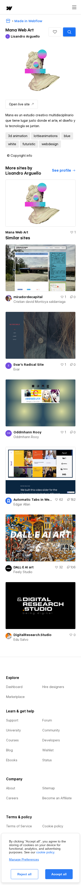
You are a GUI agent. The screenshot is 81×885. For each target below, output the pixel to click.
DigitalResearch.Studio (33, 635)
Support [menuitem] (12, 720)
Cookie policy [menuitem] (52, 826)
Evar (17, 369)
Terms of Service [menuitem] (19, 826)
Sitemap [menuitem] (48, 788)
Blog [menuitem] (9, 750)
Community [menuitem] (51, 730)
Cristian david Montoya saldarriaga (39, 302)
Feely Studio (23, 572)
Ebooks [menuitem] (11, 760)
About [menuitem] (10, 788)
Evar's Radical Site (29, 364)
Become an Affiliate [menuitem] (57, 798)
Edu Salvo (21, 639)
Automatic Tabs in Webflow (33, 499)
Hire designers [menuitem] (53, 687)
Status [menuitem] (47, 760)
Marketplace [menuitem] (15, 697)
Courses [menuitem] (12, 740)
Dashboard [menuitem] (14, 687)
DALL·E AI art (24, 567)
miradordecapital (28, 297)
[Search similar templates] (69, 31)
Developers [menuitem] (51, 740)
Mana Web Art (16, 232)
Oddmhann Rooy (27, 432)
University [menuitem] (13, 730)
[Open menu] (74, 7)
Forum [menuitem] (47, 720)
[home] (9, 9)
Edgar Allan (22, 504)
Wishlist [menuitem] (48, 750)
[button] (55, 31)
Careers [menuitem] (12, 798)
